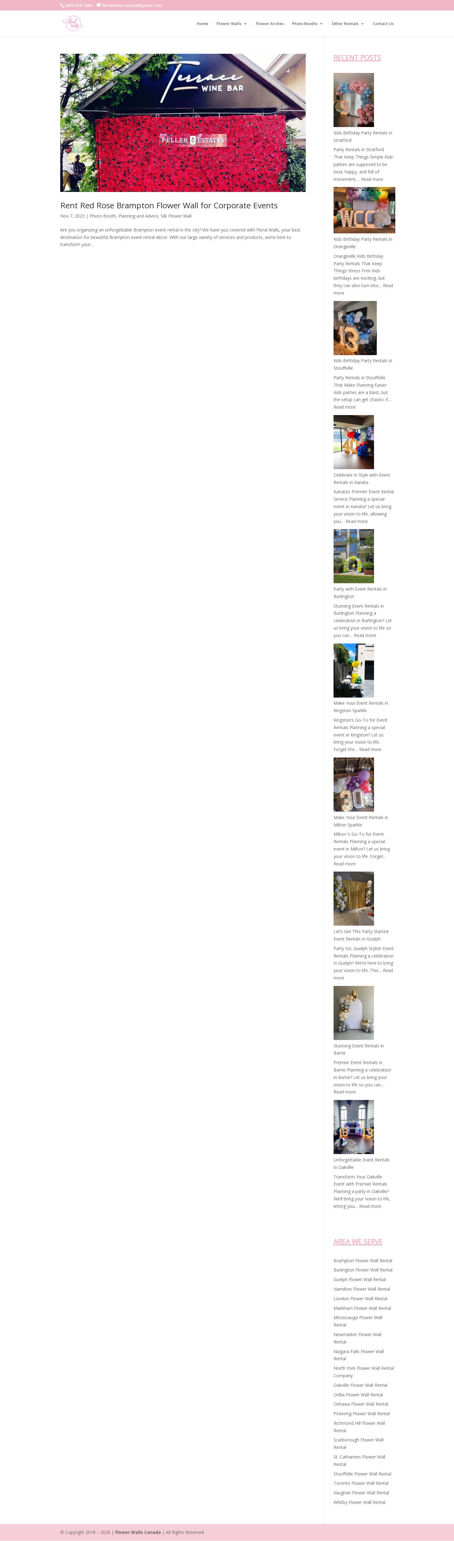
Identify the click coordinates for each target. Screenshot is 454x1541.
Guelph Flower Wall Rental (360, 1279)
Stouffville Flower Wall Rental (362, 1474)
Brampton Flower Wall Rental (363, 1260)
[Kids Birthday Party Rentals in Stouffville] (355, 329)
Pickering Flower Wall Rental (362, 1413)
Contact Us (383, 23)
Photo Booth (103, 216)
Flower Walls (229, 23)
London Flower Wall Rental (360, 1298)
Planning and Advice (138, 216)
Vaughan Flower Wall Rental (361, 1493)
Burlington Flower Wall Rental (363, 1270)
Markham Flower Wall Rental (362, 1308)
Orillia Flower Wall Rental (358, 1395)
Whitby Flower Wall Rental (359, 1502)
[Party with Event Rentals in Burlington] (354, 557)
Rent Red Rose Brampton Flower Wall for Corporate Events (169, 205)
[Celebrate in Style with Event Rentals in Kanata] (354, 443)
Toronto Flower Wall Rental (361, 1483)
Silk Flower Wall (176, 216)
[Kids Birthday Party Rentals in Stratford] (354, 101)
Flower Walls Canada (138, 1532)
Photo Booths (304, 23)
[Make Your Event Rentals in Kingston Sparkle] (354, 671)
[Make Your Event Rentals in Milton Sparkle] (354, 786)
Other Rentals (345, 23)
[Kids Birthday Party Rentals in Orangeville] (364, 211)
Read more (372, 179)
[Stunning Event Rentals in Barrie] (354, 1014)
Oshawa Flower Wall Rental (361, 1404)
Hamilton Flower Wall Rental (362, 1289)
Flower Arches (270, 23)
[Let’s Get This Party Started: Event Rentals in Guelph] (354, 900)
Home (202, 23)
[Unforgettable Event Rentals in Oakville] (354, 1128)
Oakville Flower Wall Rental (360, 1385)
